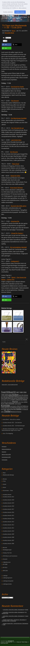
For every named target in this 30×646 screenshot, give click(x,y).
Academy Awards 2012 (8, 525)
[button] (6, 44)
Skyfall (26, 609)
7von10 (4, 392)
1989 (21, 392)
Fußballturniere (6, 562)
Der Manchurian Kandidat (19, 118)
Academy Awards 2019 (8, 503)
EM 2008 (5, 564)
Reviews (5, 479)
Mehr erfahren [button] (22, 8)
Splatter (18, 409)
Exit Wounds (14, 152)
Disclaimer (4, 451)
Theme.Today (24, 642)
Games (4, 484)
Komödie (5, 405)
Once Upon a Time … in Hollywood (9, 620)
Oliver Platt (23, 407)
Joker (4, 624)
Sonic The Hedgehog (8, 15)
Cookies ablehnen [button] (8, 12)
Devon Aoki (9, 399)
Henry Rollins (3, 402)
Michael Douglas (16, 407)
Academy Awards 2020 (8, 500)
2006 (10, 395)
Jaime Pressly (21, 402)
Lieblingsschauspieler (8, 581)
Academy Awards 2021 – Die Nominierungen (14, 426)
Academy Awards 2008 (8, 537)
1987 (17, 392)
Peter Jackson (7, 409)
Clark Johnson (14, 398)
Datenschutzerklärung (6, 449)
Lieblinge (5, 575)
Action (15, 394)
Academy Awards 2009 (8, 534)
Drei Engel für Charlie (17, 87)
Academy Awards (7, 494)
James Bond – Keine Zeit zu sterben (11, 419)
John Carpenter (9, 403)
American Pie (15, 221)
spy (22, 409)
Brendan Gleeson (14, 396)
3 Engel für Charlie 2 (17, 233)
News (4, 473)
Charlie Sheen (7, 398)
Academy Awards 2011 (8, 528)
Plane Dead (15, 164)
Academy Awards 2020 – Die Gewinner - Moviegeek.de (14, 619)
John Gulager (18, 403)
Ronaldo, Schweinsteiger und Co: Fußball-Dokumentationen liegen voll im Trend (12, 429)
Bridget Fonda (22, 396)
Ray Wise (13, 409)
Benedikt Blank (9, 33)
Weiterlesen (18, 18)
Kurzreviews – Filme (8, 490)
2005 (6, 395)
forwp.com (19, 642)
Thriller (7, 411)
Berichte (5, 547)
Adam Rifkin (21, 395)
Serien (4, 487)
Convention (20, 398)
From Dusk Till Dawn (16, 188)
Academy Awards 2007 (8, 540)
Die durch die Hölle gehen (18, 206)
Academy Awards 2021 (8, 497)
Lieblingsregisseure (7, 578)
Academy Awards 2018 (8, 506)
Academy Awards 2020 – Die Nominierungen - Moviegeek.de (15, 623)
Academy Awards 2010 (8, 531)
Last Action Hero (16, 140)
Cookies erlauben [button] (20, 12)
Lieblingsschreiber (7, 584)
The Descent (15, 101)
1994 (24, 392)
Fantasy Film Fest (7, 553)
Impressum (4, 446)
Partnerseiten (4, 459)
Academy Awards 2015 (8, 515)
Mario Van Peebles (21, 406)
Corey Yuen (26, 398)
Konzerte (5, 559)
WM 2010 (5, 571)
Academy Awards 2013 (8, 522)
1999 (2, 395)
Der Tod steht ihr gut (17, 128)
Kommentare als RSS (6, 457)
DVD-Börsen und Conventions (10, 556)
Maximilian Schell (8, 407)
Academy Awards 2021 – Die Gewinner (12, 422)
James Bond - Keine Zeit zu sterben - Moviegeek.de (13, 609)
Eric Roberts (24, 399)
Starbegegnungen (7, 550)
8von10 (12, 392)
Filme (4, 481)
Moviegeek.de (11, 640)
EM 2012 (5, 567)
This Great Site (9, 642)
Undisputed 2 (15, 261)
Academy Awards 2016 (8, 512)
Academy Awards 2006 (8, 543)
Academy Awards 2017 (8, 509)
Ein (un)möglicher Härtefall (18, 247)
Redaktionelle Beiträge (8, 475)
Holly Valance (9, 402)
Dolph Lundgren (15, 399)
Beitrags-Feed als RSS (6, 454)
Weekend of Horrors (16, 411)
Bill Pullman (6, 396)
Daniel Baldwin (4, 399)
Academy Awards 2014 (8, 518)
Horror (15, 401)
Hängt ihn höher (15, 176)
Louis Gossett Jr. (13, 406)
